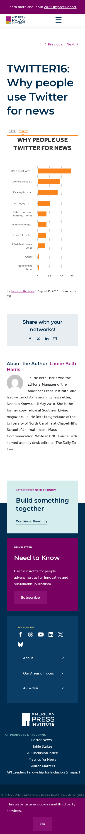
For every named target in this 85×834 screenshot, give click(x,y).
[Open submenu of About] (62, 658)
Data (12, 131)
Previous (55, 44)
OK (42, 824)
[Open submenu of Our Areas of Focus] (62, 673)
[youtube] (41, 634)
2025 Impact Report (60, 6)
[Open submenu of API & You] (62, 688)
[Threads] (30, 634)
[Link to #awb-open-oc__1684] (58, 20)
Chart (23, 131)
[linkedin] (51, 634)
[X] (60, 634)
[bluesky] (20, 644)
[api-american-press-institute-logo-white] (38, 714)
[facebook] (20, 634)
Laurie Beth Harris (22, 291)
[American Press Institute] (16, 15)
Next (71, 44)
